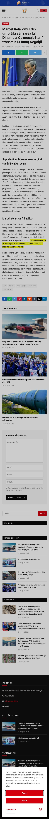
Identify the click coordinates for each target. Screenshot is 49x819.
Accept (24, 793)
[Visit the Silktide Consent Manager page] (40, 809)
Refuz (24, 800)
